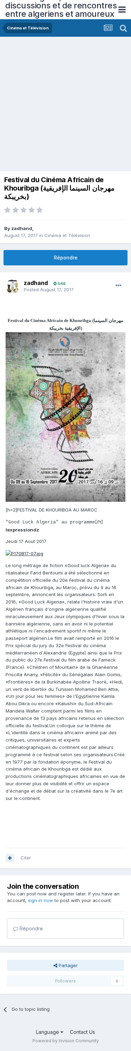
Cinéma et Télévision (67, 235)
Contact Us (82, 1032)
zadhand (21, 228)
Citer (26, 857)
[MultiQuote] (10, 858)
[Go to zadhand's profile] (13, 286)
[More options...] (118, 285)
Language (48, 1032)
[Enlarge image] (24, 553)
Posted (49, 289)
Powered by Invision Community (65, 1040)
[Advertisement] (65, 105)
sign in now (40, 900)
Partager (67, 965)
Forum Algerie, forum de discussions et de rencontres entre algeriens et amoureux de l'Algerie (61, 9)
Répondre (66, 257)
